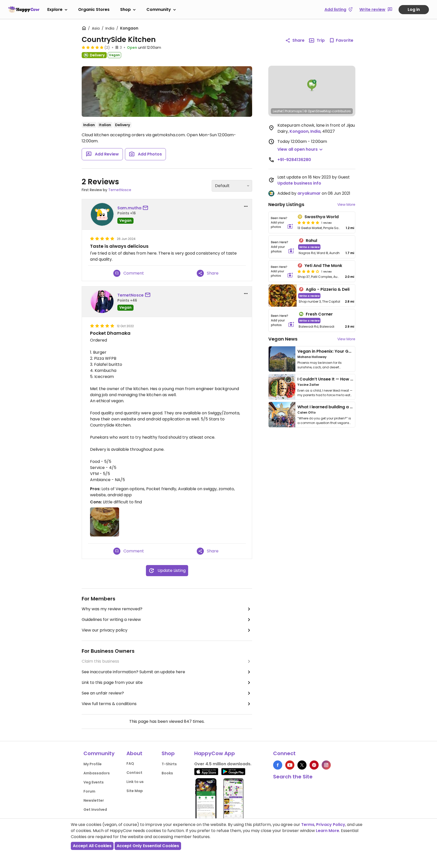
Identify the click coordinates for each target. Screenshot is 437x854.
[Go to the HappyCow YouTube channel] (289, 765)
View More (346, 204)
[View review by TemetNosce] (102, 301)
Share (298, 40)
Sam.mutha (129, 208)
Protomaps (293, 111)
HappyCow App (214, 753)
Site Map (134, 790)
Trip (321, 40)
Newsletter (93, 800)
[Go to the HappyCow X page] (302, 765)
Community (158, 9)
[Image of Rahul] (283, 247)
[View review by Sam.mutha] (102, 214)
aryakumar (309, 193)
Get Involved (95, 809)
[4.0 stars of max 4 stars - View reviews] (308, 271)
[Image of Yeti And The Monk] (282, 271)
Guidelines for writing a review (111, 619)
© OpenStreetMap (317, 111)
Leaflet (278, 111)
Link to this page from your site (112, 682)
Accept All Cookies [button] (92, 846)
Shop (125, 9)
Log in (414, 9)
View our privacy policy (104, 630)
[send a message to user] (146, 208)
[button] (311, 85)
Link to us (135, 781)
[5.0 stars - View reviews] (92, 47)
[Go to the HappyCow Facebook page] (277, 765)
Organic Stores (94, 9)
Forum (89, 791)
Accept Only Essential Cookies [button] (148, 846)
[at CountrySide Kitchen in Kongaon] (167, 91)
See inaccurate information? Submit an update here (133, 672)
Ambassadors (96, 773)
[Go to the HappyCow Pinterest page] (314, 765)
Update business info (299, 183)
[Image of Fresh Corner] (283, 320)
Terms (307, 824)
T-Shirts (169, 764)
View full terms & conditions (109, 704)
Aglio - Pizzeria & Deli (327, 289)
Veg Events (93, 782)
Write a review (309, 247)
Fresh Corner (319, 314)
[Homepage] (23, 9)
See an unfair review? (103, 693)
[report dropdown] (246, 206)
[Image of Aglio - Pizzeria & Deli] (283, 295)
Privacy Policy (330, 824)
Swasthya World (321, 217)
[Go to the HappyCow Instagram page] (326, 765)
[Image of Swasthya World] (282, 222)
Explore (54, 9)
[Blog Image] (282, 359)
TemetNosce (119, 189)
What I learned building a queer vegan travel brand (350, 407)
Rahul (311, 240)
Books (167, 773)
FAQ (130, 763)
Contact (134, 772)
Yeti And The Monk (323, 265)
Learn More (327, 831)
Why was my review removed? (112, 609)
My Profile (92, 764)
